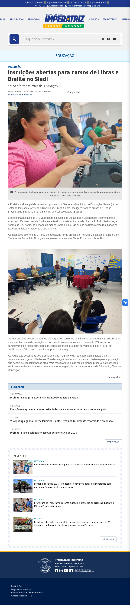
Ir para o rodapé (99, 2)
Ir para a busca (79, 2)
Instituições (16, 586)
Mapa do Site (93, 5)
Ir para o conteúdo (34, 2)
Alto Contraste (74, 5)
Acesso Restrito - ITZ (21, 595)
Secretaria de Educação (20, 94)
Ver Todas (113, 442)
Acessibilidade (56, 5)
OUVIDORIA (94, 19)
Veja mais (108, 539)
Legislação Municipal (21, 589)
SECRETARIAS (34, 19)
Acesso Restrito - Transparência (27, 592)
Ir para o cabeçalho (58, 2)
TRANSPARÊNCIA (110, 19)
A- (40, 5)
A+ (36, 5)
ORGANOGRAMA (16, 19)
